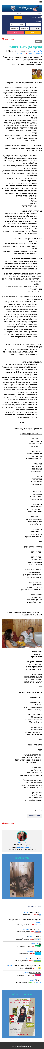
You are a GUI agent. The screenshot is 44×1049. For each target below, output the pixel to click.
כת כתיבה (37, 936)
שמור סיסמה (36, 17)
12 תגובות (11, 965)
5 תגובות (26, 929)
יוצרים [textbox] (22, 24)
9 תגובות (27, 958)
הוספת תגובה (33, 816)
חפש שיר (38, 21)
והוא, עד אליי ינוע (35, 929)
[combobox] (17, 24)
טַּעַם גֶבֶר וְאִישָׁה (36, 958)
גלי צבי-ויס (22, 842)
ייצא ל (29, 53)
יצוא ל (20, 53)
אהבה (39, 980)
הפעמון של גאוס (35, 912)
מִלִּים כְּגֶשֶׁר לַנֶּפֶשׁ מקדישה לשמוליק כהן (28, 965)
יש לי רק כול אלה (35, 973)
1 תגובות (26, 912)
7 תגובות (35, 944)
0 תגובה (39, 53)
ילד (40, 944)
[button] (40, 3)
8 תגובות (26, 973)
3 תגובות (31, 936)
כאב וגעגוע (37, 951)
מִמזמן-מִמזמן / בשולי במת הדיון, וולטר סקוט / (25, 919)
